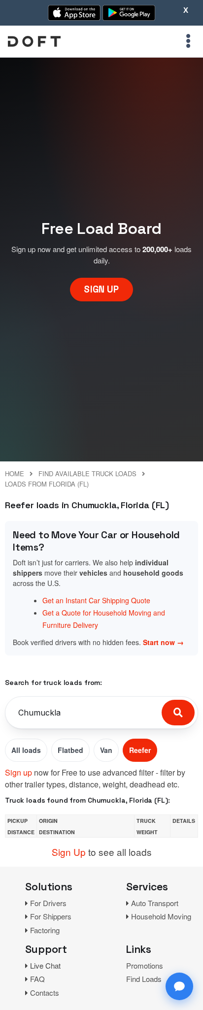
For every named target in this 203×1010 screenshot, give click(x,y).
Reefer (140, 750)
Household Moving (161, 916)
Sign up (18, 772)
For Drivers (48, 903)
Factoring (45, 930)
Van (106, 750)
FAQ (37, 979)
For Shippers (50, 916)
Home (14, 473)
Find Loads (144, 979)
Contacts (44, 992)
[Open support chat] (179, 986)
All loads (26, 750)
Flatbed (70, 750)
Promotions (144, 965)
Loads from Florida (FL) (47, 484)
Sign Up (69, 851)
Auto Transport (154, 903)
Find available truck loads (87, 473)
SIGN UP (101, 289)
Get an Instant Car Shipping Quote (96, 600)
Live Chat (45, 965)
